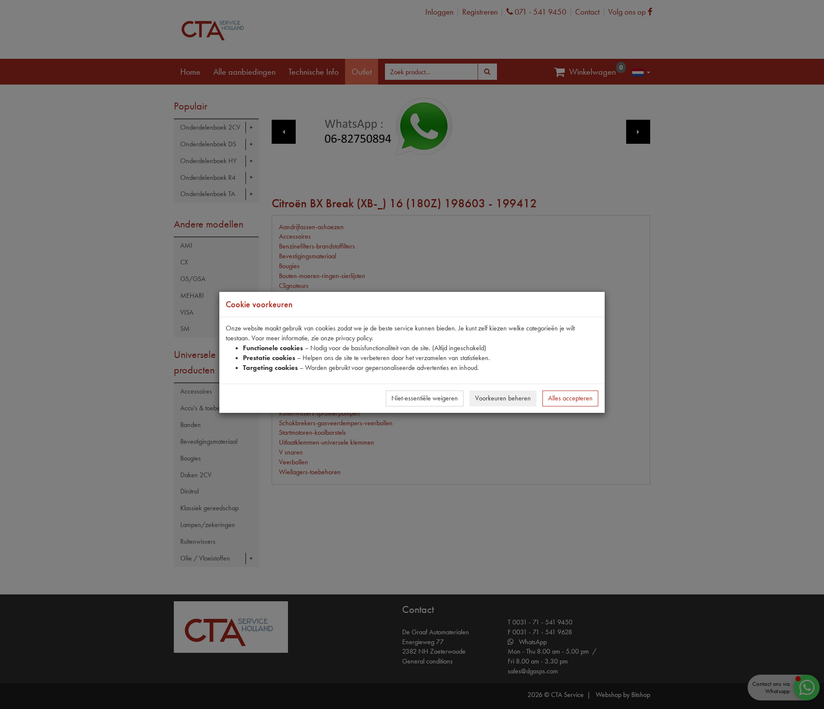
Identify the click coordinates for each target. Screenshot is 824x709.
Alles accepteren (570, 398)
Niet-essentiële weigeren (424, 398)
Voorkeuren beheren (503, 398)
